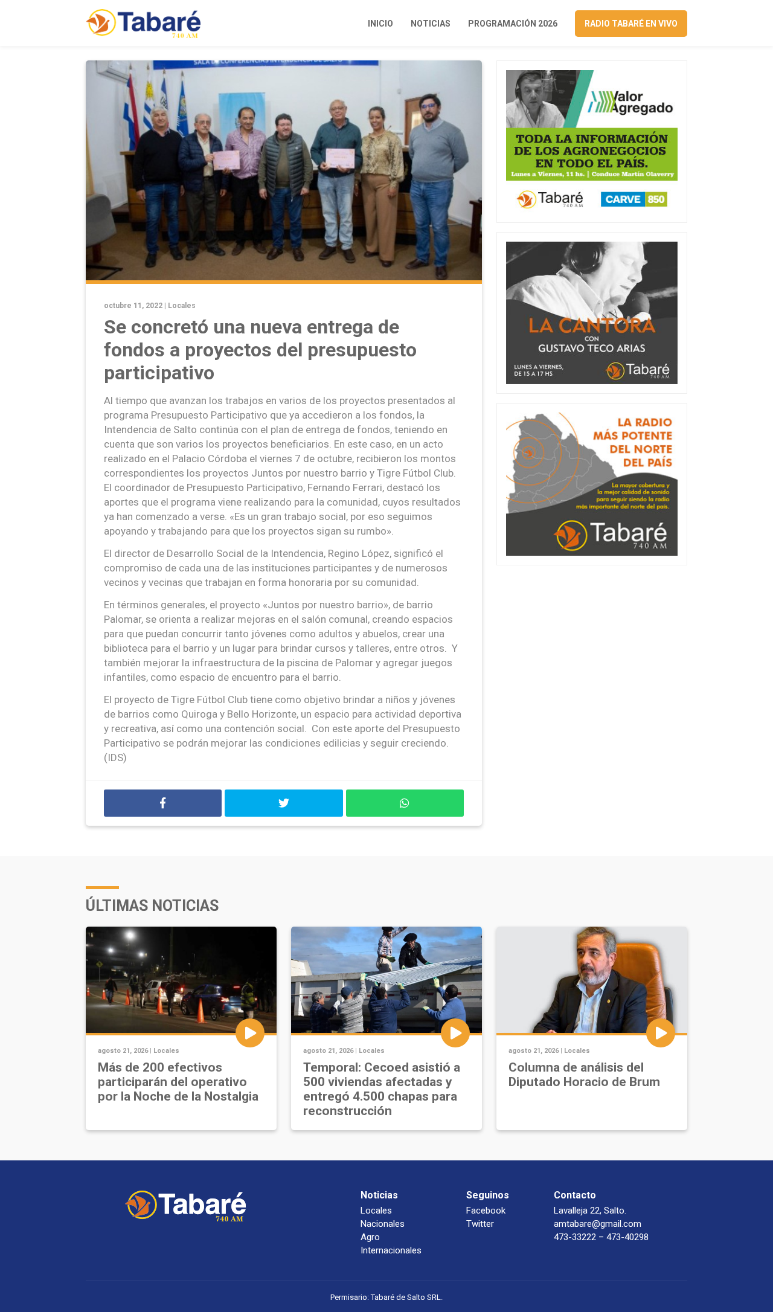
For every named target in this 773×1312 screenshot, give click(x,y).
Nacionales (383, 1223)
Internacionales (391, 1250)
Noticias (431, 23)
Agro (370, 1237)
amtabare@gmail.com (597, 1223)
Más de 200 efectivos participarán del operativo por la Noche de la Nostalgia (178, 1082)
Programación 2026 (512, 23)
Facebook (485, 1210)
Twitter (480, 1223)
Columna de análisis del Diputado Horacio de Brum (584, 1074)
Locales (182, 305)
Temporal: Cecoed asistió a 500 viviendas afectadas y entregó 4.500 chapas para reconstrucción (381, 1089)
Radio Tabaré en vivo (631, 23)
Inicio (380, 23)
